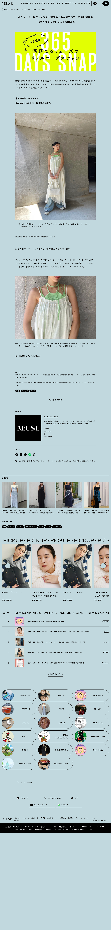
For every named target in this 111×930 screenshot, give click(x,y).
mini (54, 827)
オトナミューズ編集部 (38, 9)
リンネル (72, 827)
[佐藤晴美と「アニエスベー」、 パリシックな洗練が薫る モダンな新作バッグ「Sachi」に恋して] (16, 566)
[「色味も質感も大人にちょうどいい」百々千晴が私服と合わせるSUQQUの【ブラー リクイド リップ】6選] (46, 566)
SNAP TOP (55, 400)
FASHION (27, 3)
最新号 (70, 818)
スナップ (25, 391)
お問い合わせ (48, 436)
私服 (18, 391)
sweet (48, 827)
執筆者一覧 (34, 818)
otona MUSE (100, 827)
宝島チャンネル (17, 827)
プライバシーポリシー (82, 818)
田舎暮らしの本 (50, 829)
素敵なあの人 (63, 827)
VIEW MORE (55, 673)
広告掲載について (53, 818)
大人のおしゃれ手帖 (38, 827)
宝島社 (15, 820)
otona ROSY (82, 827)
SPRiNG (91, 827)
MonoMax (22, 829)
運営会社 (63, 818)
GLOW (15, 829)
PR (3, 600)
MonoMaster (38, 829)
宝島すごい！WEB (63, 829)
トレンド (20, 527)
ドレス (32, 391)
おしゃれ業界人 (31, 527)
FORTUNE (53, 3)
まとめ (41, 527)
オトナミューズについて (21, 818)
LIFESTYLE (69, 3)
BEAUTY (40, 3)
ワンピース (57, 527)
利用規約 (43, 818)
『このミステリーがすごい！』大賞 (82, 829)
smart (30, 829)
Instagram (47, 431)
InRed (27, 827)
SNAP (81, 3)
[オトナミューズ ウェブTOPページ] (7, 819)
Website (46, 428)
